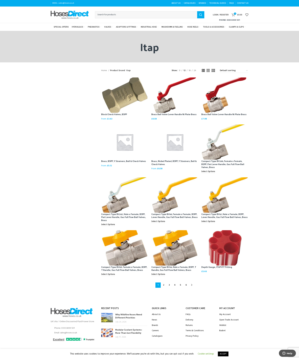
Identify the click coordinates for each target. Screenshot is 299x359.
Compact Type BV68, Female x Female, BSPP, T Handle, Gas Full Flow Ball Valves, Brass (124, 268)
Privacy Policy (192, 336)
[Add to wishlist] (146, 89)
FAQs (188, 314)
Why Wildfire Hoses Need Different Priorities (128, 315)
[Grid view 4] (213, 71)
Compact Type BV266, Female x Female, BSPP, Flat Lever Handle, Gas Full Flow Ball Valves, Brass (222, 164)
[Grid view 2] (203, 71)
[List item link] (74, 328)
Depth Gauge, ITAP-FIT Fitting (216, 267)
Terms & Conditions (195, 330)
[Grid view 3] (208, 71)
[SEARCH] (200, 14)
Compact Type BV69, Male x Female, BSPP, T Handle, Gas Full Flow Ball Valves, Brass (173, 268)
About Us (156, 314)
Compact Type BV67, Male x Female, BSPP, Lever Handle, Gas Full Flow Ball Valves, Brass (224, 215)
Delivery (189, 320)
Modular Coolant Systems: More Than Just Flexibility (128, 331)
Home (104, 70)
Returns (189, 325)
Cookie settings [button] (206, 354)
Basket (222, 330)
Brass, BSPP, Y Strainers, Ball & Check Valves (123, 161)
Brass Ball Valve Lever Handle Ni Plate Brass (174, 114)
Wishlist (222, 325)
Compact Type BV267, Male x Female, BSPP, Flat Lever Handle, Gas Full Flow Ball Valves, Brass (123, 217)
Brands (155, 325)
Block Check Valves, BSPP (114, 114)
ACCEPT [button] (223, 354)
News (154, 320)
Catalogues (157, 336)
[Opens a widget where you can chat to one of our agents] (287, 353)
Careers (155, 330)
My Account (225, 314)
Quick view (146, 82)
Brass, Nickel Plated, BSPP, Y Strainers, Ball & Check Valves (174, 162)
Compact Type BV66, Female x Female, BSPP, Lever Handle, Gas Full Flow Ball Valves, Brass (174, 215)
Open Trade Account (229, 320)
